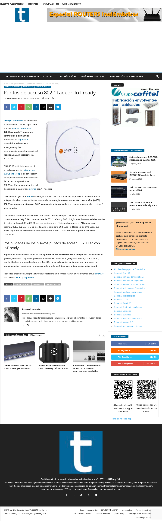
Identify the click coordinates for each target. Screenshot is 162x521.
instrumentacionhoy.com (52, 489)
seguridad (23, 139)
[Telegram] (58, 107)
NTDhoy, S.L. (114, 479)
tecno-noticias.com (112, 489)
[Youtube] (95, 495)
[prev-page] (99, 335)
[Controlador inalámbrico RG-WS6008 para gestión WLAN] (19, 351)
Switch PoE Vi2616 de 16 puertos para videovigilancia (143, 204)
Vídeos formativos (143, 510)
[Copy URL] (65, 107)
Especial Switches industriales (128, 318)
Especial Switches (122, 315)
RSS (57, 4)
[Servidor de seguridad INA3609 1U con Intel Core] (119, 177)
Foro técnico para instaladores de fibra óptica (78, 486)
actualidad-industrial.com (16, 482)
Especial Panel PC (122, 303)
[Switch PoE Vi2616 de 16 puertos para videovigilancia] (119, 207)
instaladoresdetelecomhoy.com (138, 486)
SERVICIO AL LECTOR (109, 510)
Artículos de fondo (93, 76)
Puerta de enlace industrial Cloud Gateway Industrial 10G (53, 367)
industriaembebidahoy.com (111, 486)
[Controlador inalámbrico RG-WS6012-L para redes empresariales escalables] (89, 351)
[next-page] (103, 335)
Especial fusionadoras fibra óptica (129, 288)
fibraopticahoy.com (48, 486)
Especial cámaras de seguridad (128, 280)
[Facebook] (7, 107)
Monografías (127, 510)
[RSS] (81, 495)
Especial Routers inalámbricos (128, 307)
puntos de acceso (21, 128)
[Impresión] (50, 107)
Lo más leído (68, 76)
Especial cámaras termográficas (129, 277)
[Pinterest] (21, 107)
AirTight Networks (17, 83)
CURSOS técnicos (103, 513)
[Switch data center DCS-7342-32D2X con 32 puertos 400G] (119, 161)
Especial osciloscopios (124, 296)
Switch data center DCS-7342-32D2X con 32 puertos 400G (143, 158)
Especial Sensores (122, 311)
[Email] (43, 107)
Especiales (33, 4)
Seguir (153, 350)
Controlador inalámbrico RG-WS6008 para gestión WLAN (18, 367)
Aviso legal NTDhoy (71, 4)
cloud (30, 196)
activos (32, 189)
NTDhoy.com (70, 489)
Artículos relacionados (16, 335)
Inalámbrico (28, 87)
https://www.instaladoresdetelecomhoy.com (38, 314)
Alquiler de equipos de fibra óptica (129, 269)
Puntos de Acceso (43, 87)
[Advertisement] (81, 49)
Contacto (49, 76)
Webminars (48, 4)
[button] (157, 76)
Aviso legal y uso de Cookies (139, 513)
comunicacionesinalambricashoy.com (71, 482)
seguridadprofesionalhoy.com (89, 489)
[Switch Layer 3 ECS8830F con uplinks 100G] (119, 192)
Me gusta (152, 344)
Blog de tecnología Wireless (101, 482)
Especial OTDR (121, 299)
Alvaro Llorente (14, 98)
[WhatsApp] (28, 107)
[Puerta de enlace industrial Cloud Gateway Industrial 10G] (54, 351)
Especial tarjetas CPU (124, 322)
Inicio (6, 83)
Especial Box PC (122, 273)
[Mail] (74, 495)
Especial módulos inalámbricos (128, 292)
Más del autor (36, 335)
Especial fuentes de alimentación (129, 284)
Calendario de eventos (83, 513)
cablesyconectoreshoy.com (40, 482)
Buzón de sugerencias (88, 510)
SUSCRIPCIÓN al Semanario (126, 76)
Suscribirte (151, 363)
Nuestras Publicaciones (12, 4)
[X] (14, 107)
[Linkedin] (36, 107)
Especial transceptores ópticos (128, 326)
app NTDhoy (119, 513)
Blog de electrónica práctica (26, 486)
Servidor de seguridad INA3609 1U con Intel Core (142, 173)
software (99, 273)
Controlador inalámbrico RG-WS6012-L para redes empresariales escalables (87, 368)
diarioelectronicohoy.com (126, 482)
